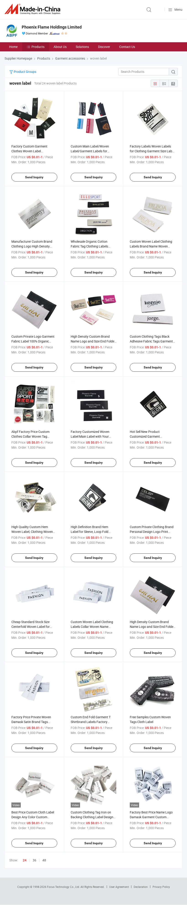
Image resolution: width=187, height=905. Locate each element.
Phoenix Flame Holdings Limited (52, 27)
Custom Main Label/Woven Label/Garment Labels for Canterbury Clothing (90, 151)
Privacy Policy (161, 887)
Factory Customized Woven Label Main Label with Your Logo (90, 436)
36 (34, 860)
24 (24, 860)
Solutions (82, 47)
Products (37, 47)
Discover (104, 47)
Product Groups (24, 71)
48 (44, 860)
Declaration (141, 887)
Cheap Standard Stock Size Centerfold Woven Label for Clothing (30, 627)
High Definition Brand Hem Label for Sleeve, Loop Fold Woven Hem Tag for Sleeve (89, 532)
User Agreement (119, 887)
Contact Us (127, 47)
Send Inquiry (34, 177)
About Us (60, 47)
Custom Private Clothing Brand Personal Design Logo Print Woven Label (152, 532)
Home (13, 47)
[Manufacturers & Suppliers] (33, 9)
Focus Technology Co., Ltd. (64, 887)
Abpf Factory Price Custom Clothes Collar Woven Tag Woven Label (30, 436)
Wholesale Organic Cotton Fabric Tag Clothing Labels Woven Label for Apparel (89, 246)
